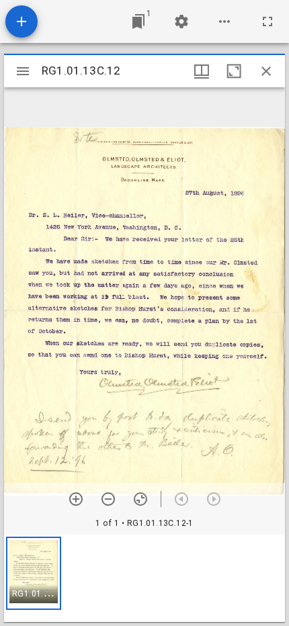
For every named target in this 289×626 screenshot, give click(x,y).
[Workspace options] (224, 21)
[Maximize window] (234, 71)
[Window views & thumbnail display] (201, 71)
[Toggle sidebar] (23, 71)
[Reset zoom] (140, 499)
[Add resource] (21, 21)
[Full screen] (267, 21)
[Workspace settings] (181, 21)
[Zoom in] (76, 499)
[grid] (144, 578)
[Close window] (266, 71)
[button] (33, 573)
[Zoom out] (108, 499)
